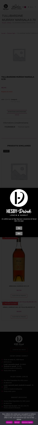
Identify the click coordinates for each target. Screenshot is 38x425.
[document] (19, 212)
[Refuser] (36, 418)
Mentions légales (27, 422)
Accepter (9, 422)
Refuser (17, 422)
